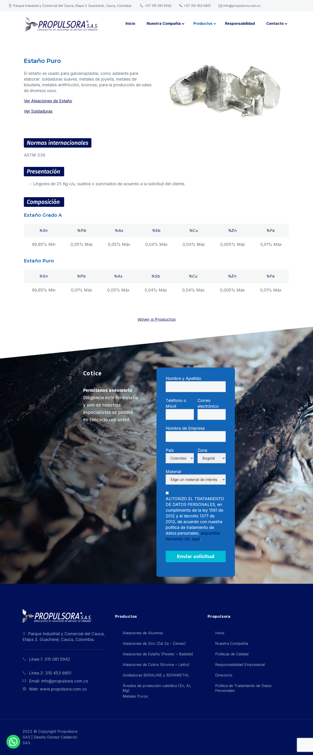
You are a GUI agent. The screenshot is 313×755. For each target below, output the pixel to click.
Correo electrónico (208, 403)
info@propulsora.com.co (242, 6)
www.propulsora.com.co (63, 689)
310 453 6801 (58, 673)
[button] (13, 742)
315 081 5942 (57, 659)
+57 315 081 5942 (158, 6)
